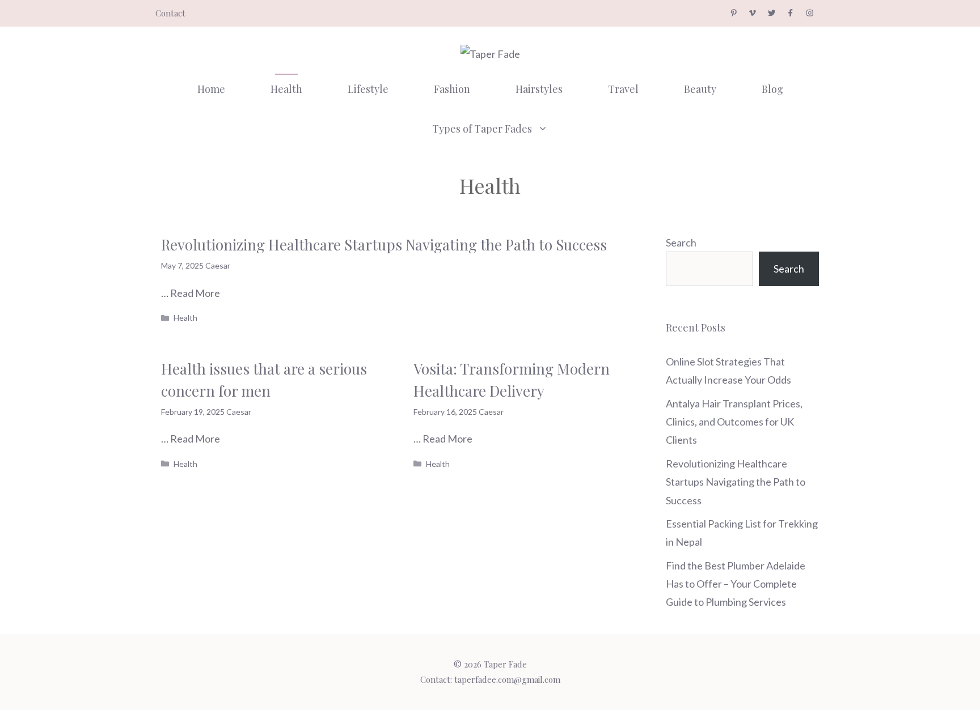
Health (286, 89)
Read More (195, 293)
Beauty (700, 89)
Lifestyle (368, 89)
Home (211, 89)
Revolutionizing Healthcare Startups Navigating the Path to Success (384, 244)
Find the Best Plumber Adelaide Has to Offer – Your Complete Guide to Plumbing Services (735, 584)
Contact (170, 13)
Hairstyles (539, 89)
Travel (623, 89)
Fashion (452, 89)
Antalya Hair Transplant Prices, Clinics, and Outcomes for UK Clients (734, 422)
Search (681, 242)
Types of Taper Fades (482, 128)
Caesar (217, 265)
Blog (772, 89)
